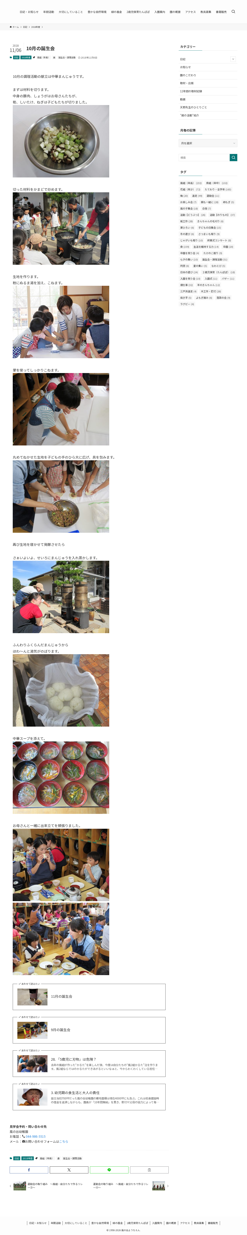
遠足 (197, 196)
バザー (228, 278)
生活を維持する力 (206, 247)
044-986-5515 (35, 1136)
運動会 (213, 196)
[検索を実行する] (233, 157)
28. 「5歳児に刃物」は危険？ (73, 1059)
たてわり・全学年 (218, 189)
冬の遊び (187, 234)
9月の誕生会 (60, 1029)
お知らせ (185, 67)
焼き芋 (185, 297)
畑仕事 (186, 285)
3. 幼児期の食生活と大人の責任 (75, 1092)
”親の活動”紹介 (189, 115)
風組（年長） (43, 57)
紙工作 (186, 221)
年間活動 (56, 1223)
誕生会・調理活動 (66, 57)
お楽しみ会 (188, 202)
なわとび (218, 266)
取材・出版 (187, 83)
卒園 (228, 247)
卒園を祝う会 (189, 253)
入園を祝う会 (190, 278)
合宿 (206, 208)
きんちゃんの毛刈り (210, 221)
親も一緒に (209, 202)
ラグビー (187, 304)
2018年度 (26, 57)
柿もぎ (228, 202)
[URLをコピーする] (149, 1169)
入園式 (211, 278)
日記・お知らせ (38, 1223)
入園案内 (157, 1223)
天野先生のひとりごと (193, 107)
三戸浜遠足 (188, 291)
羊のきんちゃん (208, 285)
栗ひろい (187, 227)
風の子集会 (189, 208)
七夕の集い (189, 259)
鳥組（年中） (217, 183)
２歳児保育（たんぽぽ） (218, 272)
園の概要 (171, 1223)
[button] (29, 1169)
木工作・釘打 (211, 291)
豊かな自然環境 (100, 1223)
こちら (63, 1141)
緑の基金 (118, 1223)
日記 (16, 57)
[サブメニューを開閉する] (233, 59)
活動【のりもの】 (222, 215)
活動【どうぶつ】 (192, 215)
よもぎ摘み (204, 297)
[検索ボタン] (233, 12)
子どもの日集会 (209, 227)
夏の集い (200, 266)
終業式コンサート (219, 240)
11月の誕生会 (61, 996)
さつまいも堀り (209, 234)
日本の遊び (189, 272)
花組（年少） (190, 189)
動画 (182, 99)
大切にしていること (76, 1223)
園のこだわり (188, 75)
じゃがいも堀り (191, 240)
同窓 (184, 266)
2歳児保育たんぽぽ (137, 1223)
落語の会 (223, 297)
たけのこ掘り (212, 253)
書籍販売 (213, 1223)
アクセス (185, 1223)
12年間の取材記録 (191, 91)
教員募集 (199, 1223)
